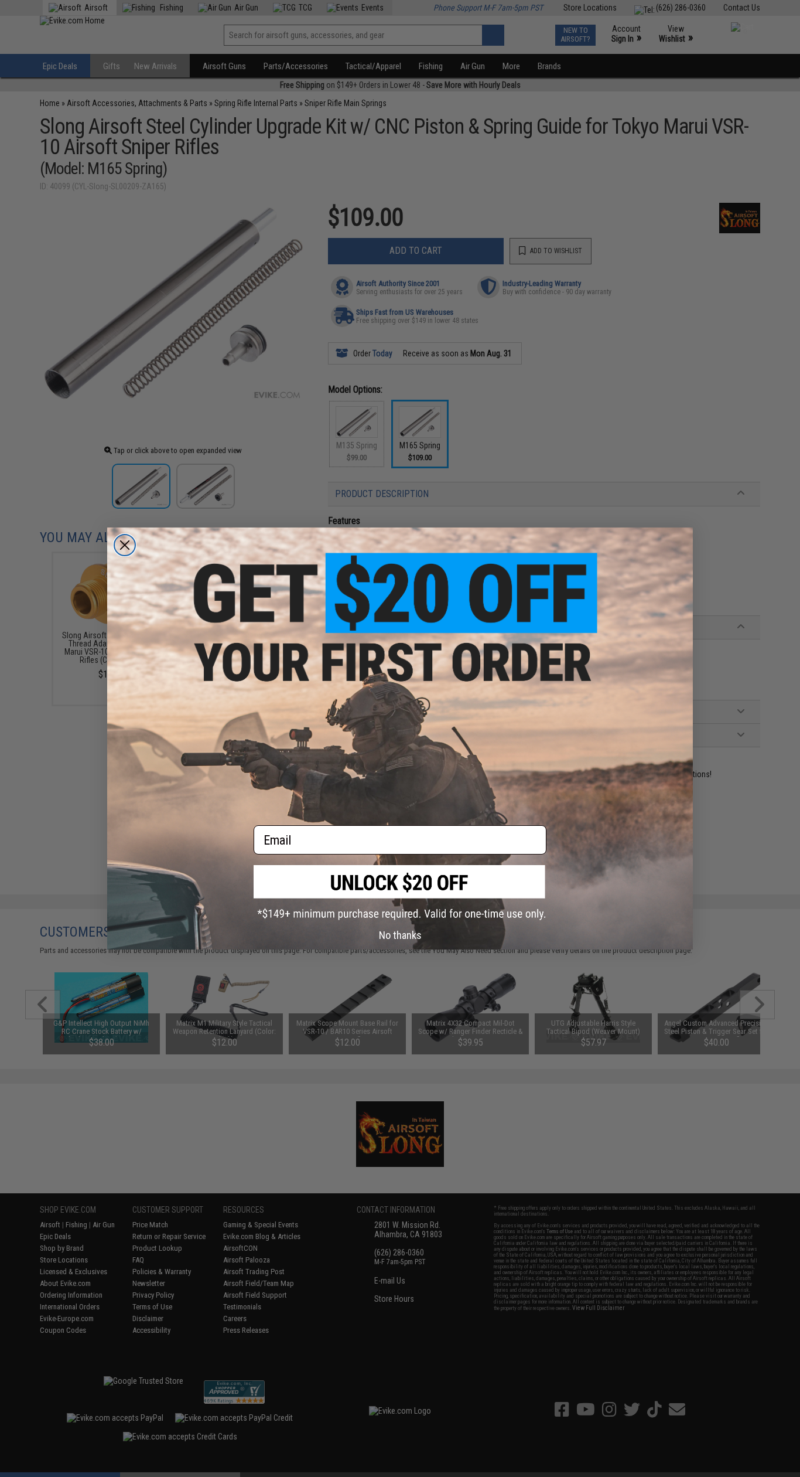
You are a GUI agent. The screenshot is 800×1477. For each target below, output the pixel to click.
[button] (400, 892)
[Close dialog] (124, 545)
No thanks (400, 935)
